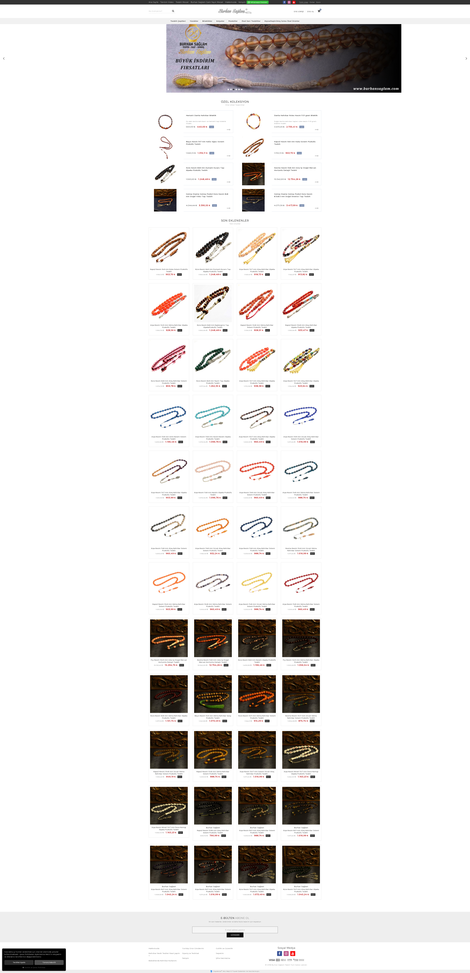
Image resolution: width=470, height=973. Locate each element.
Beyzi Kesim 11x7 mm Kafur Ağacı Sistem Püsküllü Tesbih (205, 143)
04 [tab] (236, 89)
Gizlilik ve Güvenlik (224, 948)
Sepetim (220, 953)
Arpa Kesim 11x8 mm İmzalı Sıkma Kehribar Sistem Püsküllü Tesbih (257, 605)
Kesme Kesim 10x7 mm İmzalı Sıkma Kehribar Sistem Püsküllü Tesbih (301, 717)
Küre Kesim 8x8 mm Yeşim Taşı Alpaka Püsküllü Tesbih (212, 382)
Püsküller (233, 21)
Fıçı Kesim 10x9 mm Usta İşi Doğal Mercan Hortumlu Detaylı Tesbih (169, 661)
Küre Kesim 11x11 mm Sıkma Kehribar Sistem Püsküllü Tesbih (257, 717)
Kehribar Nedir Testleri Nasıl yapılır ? (164, 954)
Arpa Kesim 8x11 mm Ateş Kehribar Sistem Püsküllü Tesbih (257, 832)
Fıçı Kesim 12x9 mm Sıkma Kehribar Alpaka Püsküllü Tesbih (301, 661)
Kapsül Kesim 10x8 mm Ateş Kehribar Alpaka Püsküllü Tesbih (301, 326)
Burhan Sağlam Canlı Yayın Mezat (207, 2)
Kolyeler (220, 21)
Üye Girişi (299, 11)
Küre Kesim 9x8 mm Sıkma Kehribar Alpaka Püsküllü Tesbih (169, 717)
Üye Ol (310, 11)
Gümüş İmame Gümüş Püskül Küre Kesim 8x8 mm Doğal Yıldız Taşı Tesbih (207, 195)
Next (466, 58)
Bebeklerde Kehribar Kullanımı (163, 961)
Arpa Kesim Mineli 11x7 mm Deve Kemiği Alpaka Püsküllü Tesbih (301, 773)
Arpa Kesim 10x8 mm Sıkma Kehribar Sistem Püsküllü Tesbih (213, 605)
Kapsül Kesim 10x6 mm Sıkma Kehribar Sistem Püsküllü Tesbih (169, 605)
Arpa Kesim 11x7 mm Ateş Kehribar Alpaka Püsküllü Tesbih (257, 270)
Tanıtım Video (167, 2)
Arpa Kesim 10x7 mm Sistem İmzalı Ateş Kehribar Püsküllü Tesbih (257, 773)
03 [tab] (233, 89)
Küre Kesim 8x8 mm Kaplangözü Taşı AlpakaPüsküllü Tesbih (213, 326)
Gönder (235, 935)
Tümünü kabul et (49, 962)
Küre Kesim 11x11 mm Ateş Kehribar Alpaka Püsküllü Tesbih (257, 890)
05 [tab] (239, 89)
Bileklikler (207, 21)
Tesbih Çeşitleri (178, 21)
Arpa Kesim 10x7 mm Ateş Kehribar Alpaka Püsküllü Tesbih (257, 438)
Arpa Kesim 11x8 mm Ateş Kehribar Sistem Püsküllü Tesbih (169, 549)
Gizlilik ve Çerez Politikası (34, 967)
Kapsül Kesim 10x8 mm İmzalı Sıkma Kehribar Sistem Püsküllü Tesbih (168, 773)
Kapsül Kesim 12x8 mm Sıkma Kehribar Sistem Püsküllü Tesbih (257, 326)
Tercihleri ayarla (19, 962)
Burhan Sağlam (213, 828)
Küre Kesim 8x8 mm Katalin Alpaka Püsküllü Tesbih (257, 661)
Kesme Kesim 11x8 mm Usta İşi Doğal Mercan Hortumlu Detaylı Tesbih (295, 169)
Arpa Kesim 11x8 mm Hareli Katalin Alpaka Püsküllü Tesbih (213, 438)
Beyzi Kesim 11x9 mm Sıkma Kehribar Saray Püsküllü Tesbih (213, 717)
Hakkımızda (230, 2)
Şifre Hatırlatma (223, 958)
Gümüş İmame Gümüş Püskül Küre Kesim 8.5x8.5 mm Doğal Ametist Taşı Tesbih (293, 195)
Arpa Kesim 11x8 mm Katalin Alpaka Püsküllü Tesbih (213, 494)
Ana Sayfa (153, 2)
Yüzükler (194, 21)
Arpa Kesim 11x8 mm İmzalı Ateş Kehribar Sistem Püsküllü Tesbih (301, 438)
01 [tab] (228, 89)
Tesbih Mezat (182, 2)
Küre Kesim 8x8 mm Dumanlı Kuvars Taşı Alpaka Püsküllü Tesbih (205, 169)
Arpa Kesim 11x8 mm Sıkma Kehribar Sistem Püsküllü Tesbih (301, 494)
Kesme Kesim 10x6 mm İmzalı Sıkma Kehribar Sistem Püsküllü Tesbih (301, 549)
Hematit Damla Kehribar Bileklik (201, 115)
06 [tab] (241, 89)
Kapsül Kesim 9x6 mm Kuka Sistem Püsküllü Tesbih (295, 143)
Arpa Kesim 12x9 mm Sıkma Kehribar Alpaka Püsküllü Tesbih (169, 326)
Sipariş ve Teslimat (190, 953)
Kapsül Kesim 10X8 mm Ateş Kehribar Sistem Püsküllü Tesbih (213, 832)
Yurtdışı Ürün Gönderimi (193, 948)
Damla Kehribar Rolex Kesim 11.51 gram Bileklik (296, 115)
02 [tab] (231, 89)
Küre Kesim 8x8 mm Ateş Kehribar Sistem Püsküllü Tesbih (169, 382)
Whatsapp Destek (258, 2)
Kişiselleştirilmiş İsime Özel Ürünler (282, 21)
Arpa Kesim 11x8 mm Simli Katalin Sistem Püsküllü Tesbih (169, 438)
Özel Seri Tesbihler (251, 21)
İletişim (242, 2)
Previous (3, 58)
